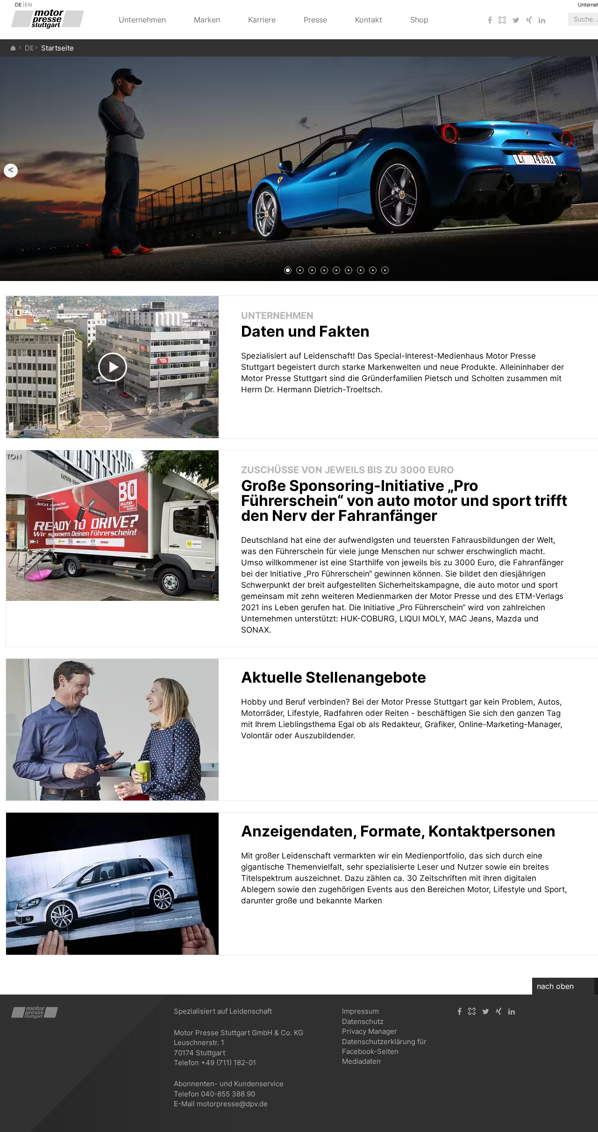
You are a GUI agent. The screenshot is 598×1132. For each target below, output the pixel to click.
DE (18, 4)
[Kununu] (502, 20)
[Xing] (529, 20)
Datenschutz (363, 1021)
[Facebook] (489, 20)
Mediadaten (361, 1061)
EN (28, 4)
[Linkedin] (541, 20)
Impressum (360, 1011)
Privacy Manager (369, 1031)
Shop (419, 19)
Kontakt (368, 19)
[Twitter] (516, 20)
